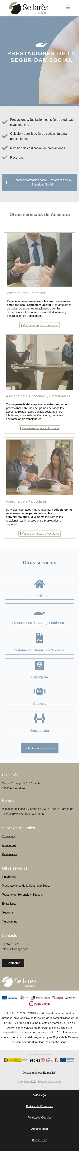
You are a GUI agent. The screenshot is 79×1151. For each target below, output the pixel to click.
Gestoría (39, 704)
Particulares (9, 854)
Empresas (8, 836)
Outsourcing (39, 730)
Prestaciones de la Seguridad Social (39, 623)
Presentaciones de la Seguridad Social (26, 885)
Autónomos (9, 845)
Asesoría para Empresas (26, 293)
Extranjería (39, 677)
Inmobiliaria (39, 596)
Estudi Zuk (49, 1072)
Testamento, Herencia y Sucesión (39, 650)
